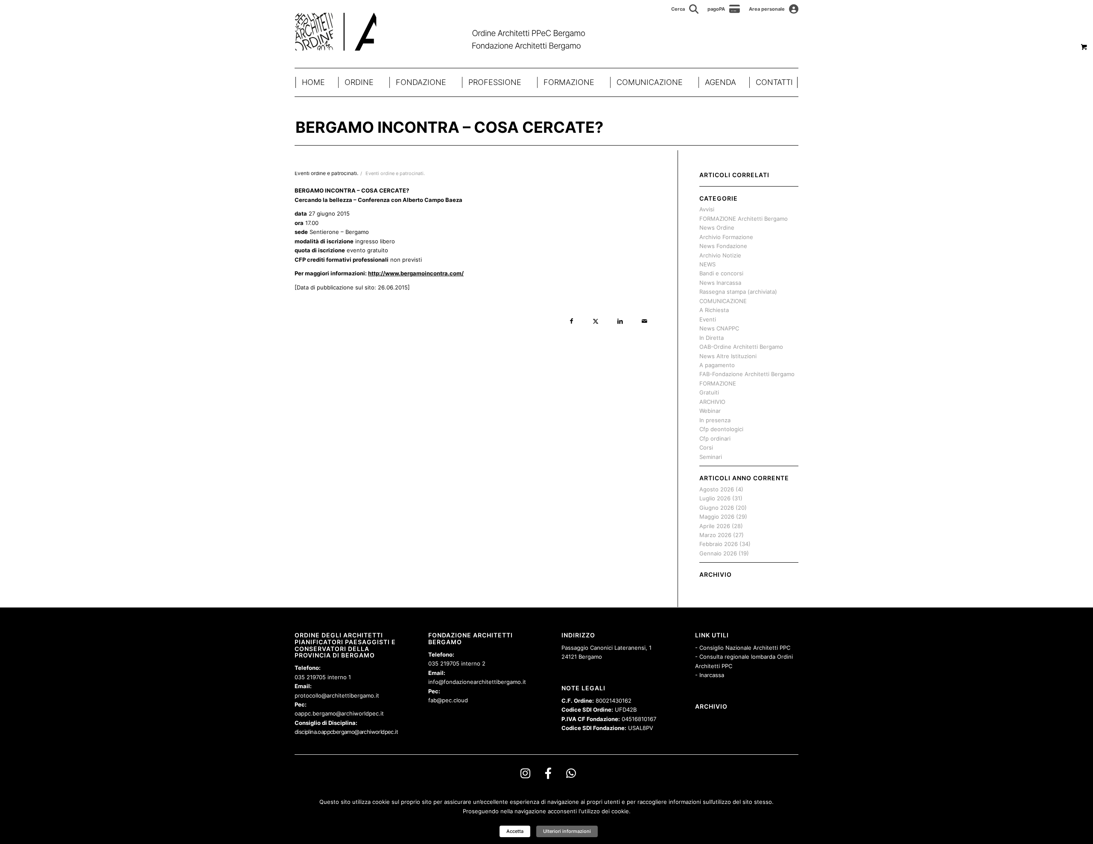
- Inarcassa (709, 675)
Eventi (707, 319)
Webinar (710, 410)
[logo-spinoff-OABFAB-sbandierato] (451, 31)
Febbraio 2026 (718, 543)
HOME (313, 82)
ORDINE (359, 82)
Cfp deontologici (721, 429)
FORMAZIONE (569, 82)
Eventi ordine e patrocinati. (395, 173)
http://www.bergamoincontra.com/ (416, 273)
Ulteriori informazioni (567, 831)
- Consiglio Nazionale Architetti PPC (742, 647)
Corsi (706, 447)
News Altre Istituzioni (728, 356)
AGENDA (720, 82)
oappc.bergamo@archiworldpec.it (339, 713)
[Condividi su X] (596, 321)
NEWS (707, 264)
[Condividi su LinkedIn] (620, 321)
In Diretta (711, 337)
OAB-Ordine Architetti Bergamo (741, 346)
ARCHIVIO (712, 401)
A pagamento (717, 365)
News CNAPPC (719, 328)
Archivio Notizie (720, 255)
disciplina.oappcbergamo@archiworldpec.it (346, 731)
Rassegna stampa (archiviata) (738, 291)
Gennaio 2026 (718, 553)
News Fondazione (723, 245)
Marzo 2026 (715, 535)
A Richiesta (714, 310)
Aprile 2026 (714, 526)
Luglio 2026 (715, 498)
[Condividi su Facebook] (571, 321)
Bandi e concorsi (721, 273)
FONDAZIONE (421, 82)
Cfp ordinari (715, 438)
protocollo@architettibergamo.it (337, 695)
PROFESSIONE (494, 82)
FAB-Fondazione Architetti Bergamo (747, 374)
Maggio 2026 (716, 516)
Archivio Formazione (726, 237)
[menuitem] (685, 9)
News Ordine (716, 227)
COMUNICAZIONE (650, 82)
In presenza (715, 420)
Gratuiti (709, 392)
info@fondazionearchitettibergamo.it (477, 681)
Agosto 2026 (716, 489)
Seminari (710, 456)
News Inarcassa (720, 282)
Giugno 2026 (716, 507)
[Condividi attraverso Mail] (644, 321)
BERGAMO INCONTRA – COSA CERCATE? (449, 127)
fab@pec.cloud (448, 700)
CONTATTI (774, 82)
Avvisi (706, 209)
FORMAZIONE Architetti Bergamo (743, 218)
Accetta (514, 831)
